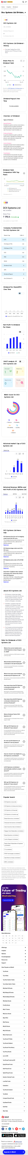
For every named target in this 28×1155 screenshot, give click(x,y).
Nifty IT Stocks (6, 1009)
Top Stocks (5, 971)
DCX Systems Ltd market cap (11, 814)
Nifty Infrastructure (7, 1034)
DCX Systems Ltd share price (15, 88)
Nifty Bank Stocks (7, 1001)
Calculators (5, 1085)
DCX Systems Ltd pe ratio (10, 802)
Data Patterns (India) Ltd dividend (12, 857)
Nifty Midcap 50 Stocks (8, 992)
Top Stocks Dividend (8, 1043)
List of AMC (5, 1056)
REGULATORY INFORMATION (8, 1148)
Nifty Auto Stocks (7, 1013)
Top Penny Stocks (7, 1051)
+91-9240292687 (5, 1124)
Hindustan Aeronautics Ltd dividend (12, 822)
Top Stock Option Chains (9, 979)
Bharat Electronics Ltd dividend (11, 818)
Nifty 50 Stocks (6, 1026)
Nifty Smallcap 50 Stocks (8, 996)
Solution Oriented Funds (8, 1077)
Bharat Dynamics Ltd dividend (11, 835)
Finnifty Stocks (6, 1005)
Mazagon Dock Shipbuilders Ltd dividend (13, 831)
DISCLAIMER (17, 1146)
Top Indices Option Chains (9, 984)
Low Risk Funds (6, 1081)
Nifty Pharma (6, 1022)
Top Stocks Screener (8, 1089)
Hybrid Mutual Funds (8, 1072)
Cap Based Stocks (7, 1102)
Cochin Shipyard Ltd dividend (11, 839)
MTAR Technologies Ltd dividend (12, 853)
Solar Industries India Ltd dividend (12, 826)
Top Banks (5, 1094)
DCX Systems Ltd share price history (12, 806)
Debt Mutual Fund (7, 1068)
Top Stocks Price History (8, 1047)
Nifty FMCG (5, 1018)
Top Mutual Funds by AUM (9, 1060)
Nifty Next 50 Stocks (7, 988)
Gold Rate (5, 1106)
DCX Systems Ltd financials (10, 810)
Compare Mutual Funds (8, 1098)
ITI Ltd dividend (8, 849)
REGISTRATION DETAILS (7, 1146)
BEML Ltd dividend (8, 862)
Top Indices (5, 975)
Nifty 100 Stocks (6, 1030)
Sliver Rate (5, 1111)
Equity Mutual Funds (8, 1064)
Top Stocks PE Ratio (7, 1039)
